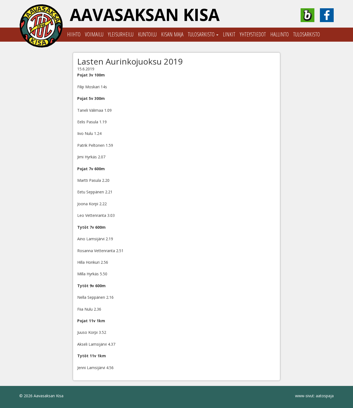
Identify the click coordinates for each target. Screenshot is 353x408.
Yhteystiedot (253, 34)
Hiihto (74, 34)
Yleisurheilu (120, 34)
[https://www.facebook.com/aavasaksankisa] (327, 15)
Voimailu (94, 34)
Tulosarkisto (202, 34)
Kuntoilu (147, 34)
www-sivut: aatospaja (314, 395)
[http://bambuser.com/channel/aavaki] (307, 15)
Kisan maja (172, 34)
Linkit (229, 34)
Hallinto (279, 34)
